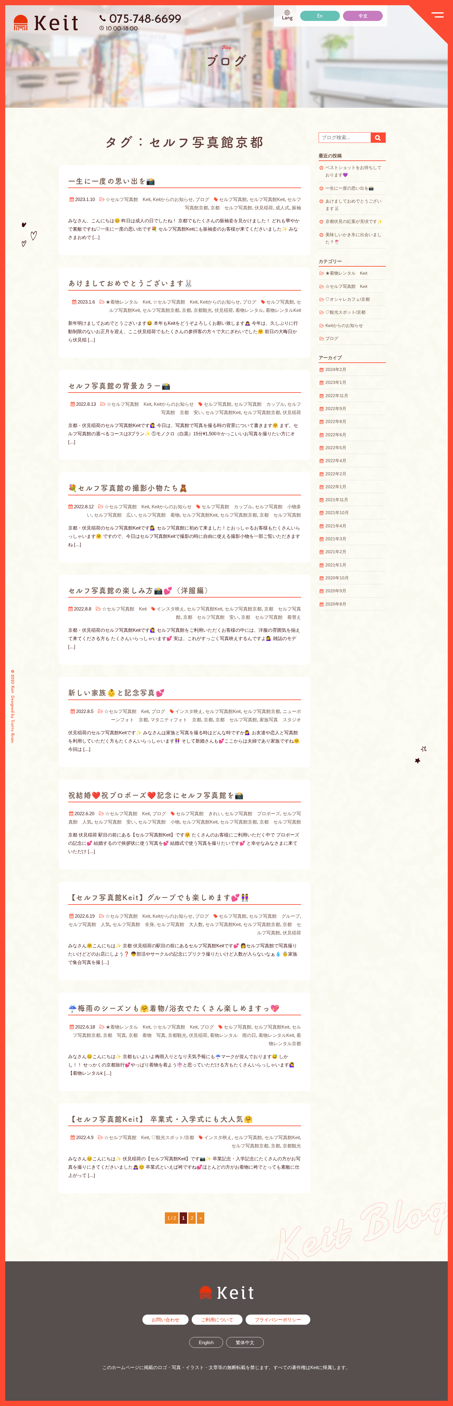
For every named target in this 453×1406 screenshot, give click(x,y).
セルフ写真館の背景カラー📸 (119, 385)
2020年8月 (335, 604)
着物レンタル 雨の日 (233, 1035)
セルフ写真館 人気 (89, 924)
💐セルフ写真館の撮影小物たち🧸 (128, 488)
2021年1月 (335, 565)
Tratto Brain (12, 731)
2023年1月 (335, 382)
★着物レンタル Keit (128, 301)
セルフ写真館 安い (115, 821)
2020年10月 (337, 578)
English (206, 1342)
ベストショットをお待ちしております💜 (353, 171)
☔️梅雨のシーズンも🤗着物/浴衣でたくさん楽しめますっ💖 (174, 1008)
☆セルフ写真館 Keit (128, 199)
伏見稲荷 (264, 207)
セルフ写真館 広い (115, 515)
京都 (186, 310)
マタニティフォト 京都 (175, 719)
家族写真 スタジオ (280, 719)
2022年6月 (335, 435)
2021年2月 (335, 552)
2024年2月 (335, 369)
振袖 (296, 207)
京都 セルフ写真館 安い (211, 617)
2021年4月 (335, 526)
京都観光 (203, 310)
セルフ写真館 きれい (199, 813)
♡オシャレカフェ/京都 (347, 299)
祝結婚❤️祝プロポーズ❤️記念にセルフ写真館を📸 (156, 795)
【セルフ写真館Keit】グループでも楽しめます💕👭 (159, 897)
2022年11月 (336, 395)
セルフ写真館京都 (160, 310)
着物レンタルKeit (283, 310)
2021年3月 (335, 539)
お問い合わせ (165, 1319)
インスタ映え (170, 608)
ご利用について (217, 1319)
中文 (363, 16)
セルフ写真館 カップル (259, 404)
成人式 (282, 207)
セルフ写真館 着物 (159, 515)
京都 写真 (114, 1035)
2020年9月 (335, 591)
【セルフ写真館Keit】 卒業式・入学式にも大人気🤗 (160, 1119)
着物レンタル (249, 310)
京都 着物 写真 (147, 1035)
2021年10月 (337, 512)
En (320, 16)
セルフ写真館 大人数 (180, 924)
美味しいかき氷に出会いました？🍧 (353, 238)
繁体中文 (245, 1342)
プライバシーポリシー (278, 1319)
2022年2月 (335, 474)
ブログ (202, 199)
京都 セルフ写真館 (231, 207)
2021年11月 (336, 500)
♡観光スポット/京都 (172, 1137)
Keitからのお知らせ (173, 199)
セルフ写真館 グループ (274, 916)
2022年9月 (335, 408)
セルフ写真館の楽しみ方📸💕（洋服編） (140, 590)
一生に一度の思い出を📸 (112, 181)
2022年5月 (335, 447)
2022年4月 (335, 460)
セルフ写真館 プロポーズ (252, 813)
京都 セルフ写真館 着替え (271, 617)
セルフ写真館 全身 (133, 924)
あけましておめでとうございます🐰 (131, 283)
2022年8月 (335, 421)
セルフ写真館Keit (267, 199)
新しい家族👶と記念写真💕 (116, 692)
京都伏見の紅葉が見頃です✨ (353, 221)
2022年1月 (335, 487)
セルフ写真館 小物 (159, 821)
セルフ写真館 (233, 199)
